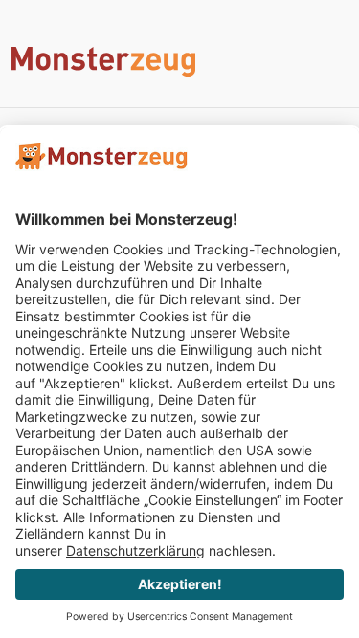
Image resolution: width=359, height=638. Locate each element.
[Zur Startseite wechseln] (179, 61)
